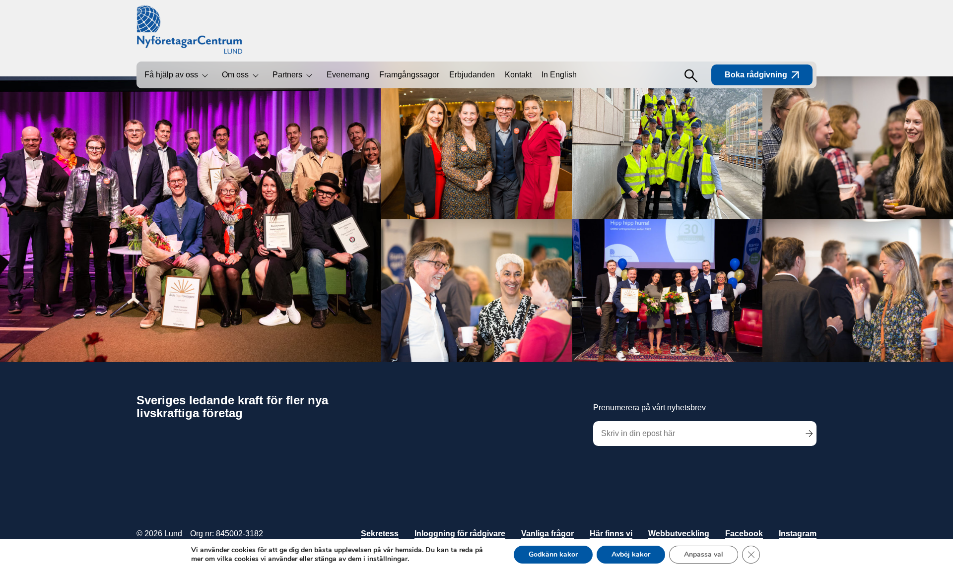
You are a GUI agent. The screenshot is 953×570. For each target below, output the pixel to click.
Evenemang (348, 74)
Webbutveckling (678, 533)
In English (559, 74)
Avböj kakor (631, 554)
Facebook (744, 533)
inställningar (387, 559)
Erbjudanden (472, 74)
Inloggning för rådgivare (459, 533)
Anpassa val (703, 554)
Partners (287, 74)
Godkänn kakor (553, 554)
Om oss (235, 74)
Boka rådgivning (756, 74)
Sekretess (380, 533)
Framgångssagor (409, 74)
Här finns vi (611, 533)
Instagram (798, 533)
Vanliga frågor (547, 533)
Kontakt (518, 74)
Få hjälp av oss (171, 74)
